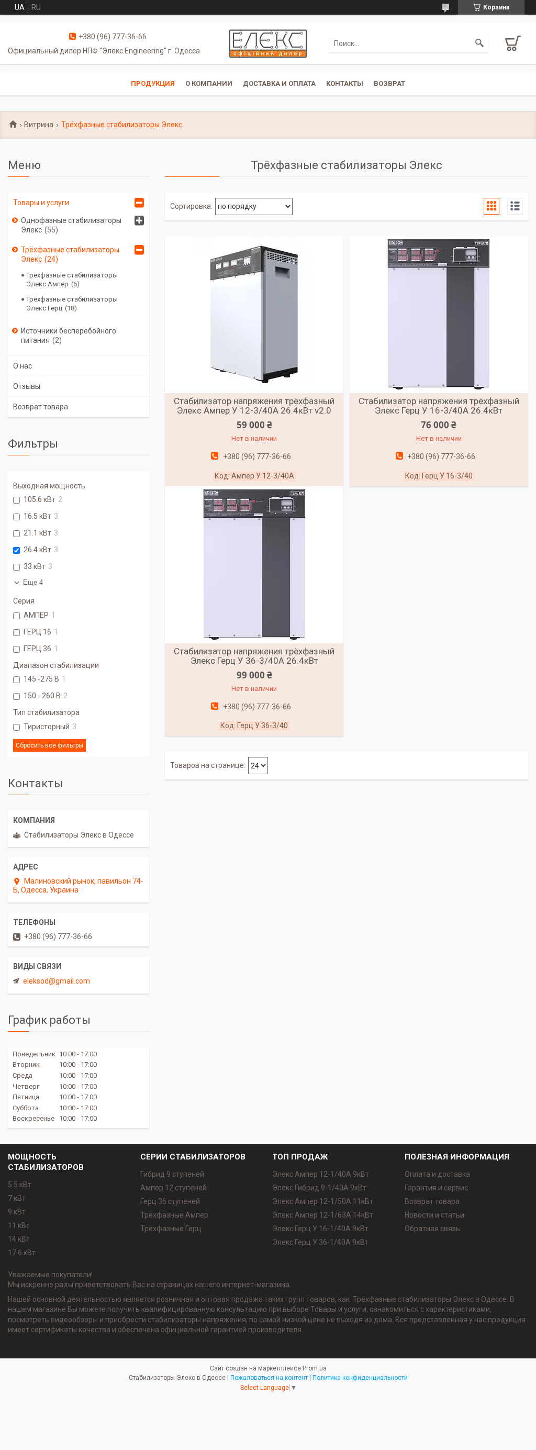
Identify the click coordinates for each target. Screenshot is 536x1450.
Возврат (389, 83)
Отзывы (26, 386)
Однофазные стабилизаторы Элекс (71, 225)
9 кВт (17, 1212)
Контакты (344, 83)
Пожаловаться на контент (269, 1377)
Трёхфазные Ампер (174, 1215)
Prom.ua (315, 1368)
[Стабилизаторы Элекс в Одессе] (268, 43)
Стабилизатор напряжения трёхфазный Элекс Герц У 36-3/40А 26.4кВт (254, 655)
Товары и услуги (41, 202)
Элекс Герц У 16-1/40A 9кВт (320, 1228)
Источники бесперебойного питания (68, 335)
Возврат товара (40, 407)
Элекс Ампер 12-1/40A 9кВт (320, 1174)
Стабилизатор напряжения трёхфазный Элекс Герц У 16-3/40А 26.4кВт (439, 405)
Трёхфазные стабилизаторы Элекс (70, 254)
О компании (208, 83)
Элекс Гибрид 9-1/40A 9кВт (319, 1188)
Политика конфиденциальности (360, 1377)
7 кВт (17, 1198)
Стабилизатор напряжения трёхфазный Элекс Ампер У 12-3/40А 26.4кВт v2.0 (254, 405)
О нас (22, 366)
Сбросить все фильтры (49, 745)
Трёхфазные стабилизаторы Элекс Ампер (72, 279)
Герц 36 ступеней (170, 1201)
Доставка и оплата (279, 83)
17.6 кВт (22, 1252)
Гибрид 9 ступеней (172, 1174)
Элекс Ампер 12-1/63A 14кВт (322, 1215)
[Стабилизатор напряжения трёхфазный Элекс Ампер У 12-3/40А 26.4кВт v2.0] (254, 314)
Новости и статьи (434, 1215)
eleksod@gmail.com (56, 981)
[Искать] (479, 43)
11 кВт (19, 1225)
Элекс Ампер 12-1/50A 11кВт (322, 1201)
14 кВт (19, 1239)
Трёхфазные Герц (171, 1228)
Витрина (38, 124)
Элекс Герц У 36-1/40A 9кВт (320, 1242)
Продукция (153, 83)
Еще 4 (33, 582)
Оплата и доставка (437, 1174)
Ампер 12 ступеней (173, 1188)
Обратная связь (432, 1228)
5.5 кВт (19, 1184)
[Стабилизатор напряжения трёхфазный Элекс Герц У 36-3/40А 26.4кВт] (254, 564)
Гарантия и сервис (436, 1188)
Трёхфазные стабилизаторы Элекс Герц (72, 303)
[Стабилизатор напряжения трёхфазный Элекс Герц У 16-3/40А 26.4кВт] (439, 314)
